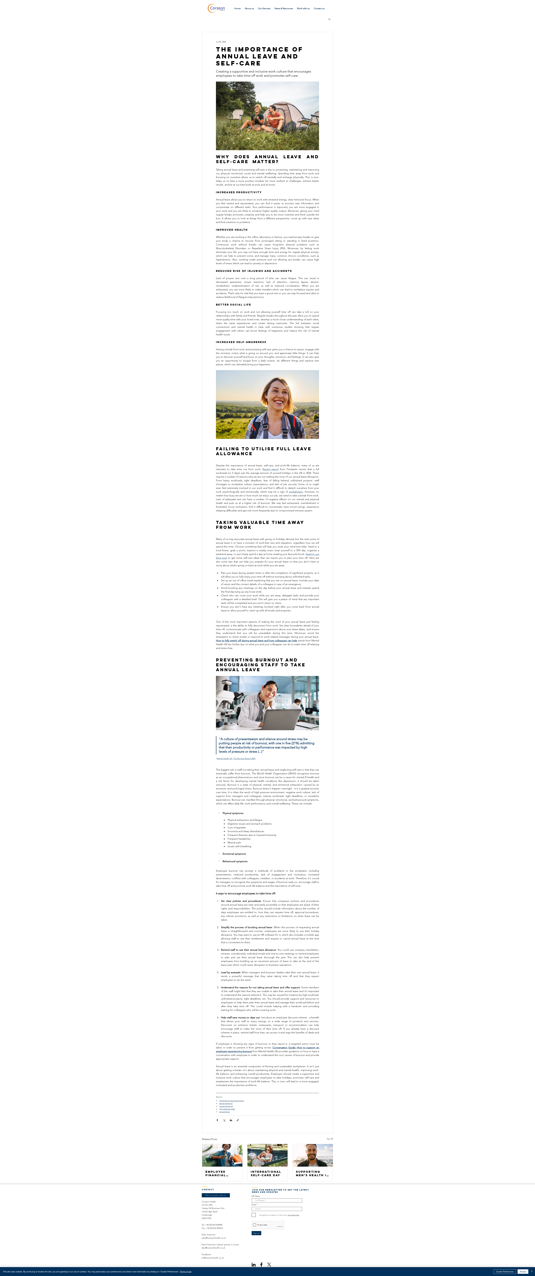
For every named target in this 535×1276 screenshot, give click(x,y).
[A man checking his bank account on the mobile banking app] (222, 1155)
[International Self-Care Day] (267, 1155)
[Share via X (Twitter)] (224, 1120)
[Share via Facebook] (217, 1120)
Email (254, 1205)
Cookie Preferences (505, 1271)
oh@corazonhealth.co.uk (213, 1258)
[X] (269, 1264)
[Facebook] (261, 1264)
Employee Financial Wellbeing (217, 1173)
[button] (329, 19)
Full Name (256, 1196)
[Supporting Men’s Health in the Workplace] (313, 1155)
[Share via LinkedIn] (231, 1120)
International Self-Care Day (266, 1173)
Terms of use (185, 1271)
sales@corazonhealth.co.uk (214, 1238)
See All (330, 1139)
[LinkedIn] (253, 1264)
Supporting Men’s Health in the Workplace (312, 1173)
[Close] (531, 1271)
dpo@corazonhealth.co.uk (213, 1247)
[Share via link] (237, 1120)
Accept (523, 1271)
